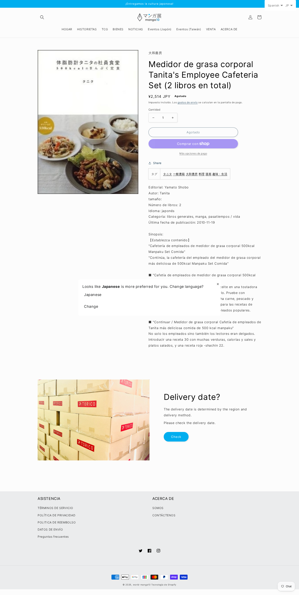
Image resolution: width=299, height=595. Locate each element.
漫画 (208, 174)
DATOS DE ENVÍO (50, 529)
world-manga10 (142, 584)
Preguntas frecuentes (53, 536)
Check (176, 437)
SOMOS (158, 508)
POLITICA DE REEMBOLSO (57, 522)
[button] (42, 17)
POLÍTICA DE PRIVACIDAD (56, 515)
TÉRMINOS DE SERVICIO (55, 508)
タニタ (167, 174)
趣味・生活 (219, 174)
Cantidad (154, 109)
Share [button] (157, 163)
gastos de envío (188, 102)
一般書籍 (179, 174)
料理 (202, 174)
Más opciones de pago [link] (193, 153)
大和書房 (192, 174)
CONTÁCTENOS (164, 515)
